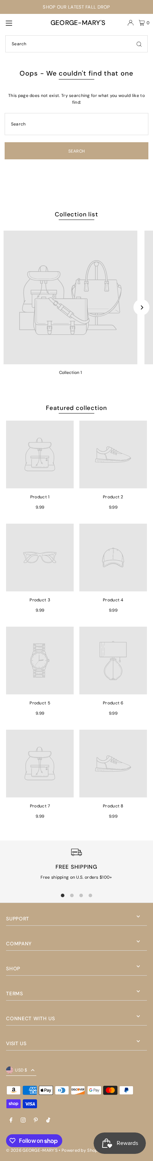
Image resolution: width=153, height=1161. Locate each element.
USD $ (21, 1070)
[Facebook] (11, 1121)
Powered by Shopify (82, 1150)
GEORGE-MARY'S (78, 22)
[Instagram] (23, 1121)
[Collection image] (70, 298)
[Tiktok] (48, 1121)
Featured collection (76, 408)
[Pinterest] (36, 1121)
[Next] (141, 307)
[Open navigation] (20, 22)
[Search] (139, 43)
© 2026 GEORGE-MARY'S (32, 1150)
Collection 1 (70, 372)
